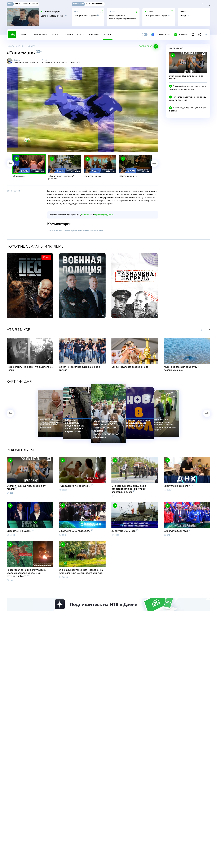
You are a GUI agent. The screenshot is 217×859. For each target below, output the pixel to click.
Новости (56, 34)
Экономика (183, 35)
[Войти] (199, 34)
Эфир (23, 34)
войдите (85, 215)
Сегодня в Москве (163, 35)
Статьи (69, 34)
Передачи (93, 34)
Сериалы (107, 34)
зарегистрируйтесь (104, 215)
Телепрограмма (38, 34)
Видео (80, 34)
